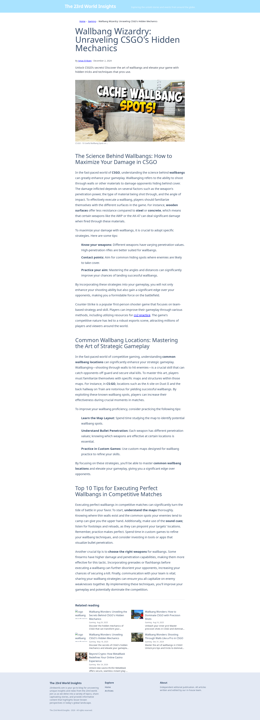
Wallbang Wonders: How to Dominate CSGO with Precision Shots (162, 615)
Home (82, 21)
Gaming (92, 21)
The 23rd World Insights (90, 6)
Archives (109, 690)
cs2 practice (142, 315)
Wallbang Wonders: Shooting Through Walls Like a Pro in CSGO (164, 636)
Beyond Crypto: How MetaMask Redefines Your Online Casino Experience (107, 657)
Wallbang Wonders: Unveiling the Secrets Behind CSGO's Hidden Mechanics (108, 615)
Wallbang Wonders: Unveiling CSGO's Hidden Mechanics (106, 636)
